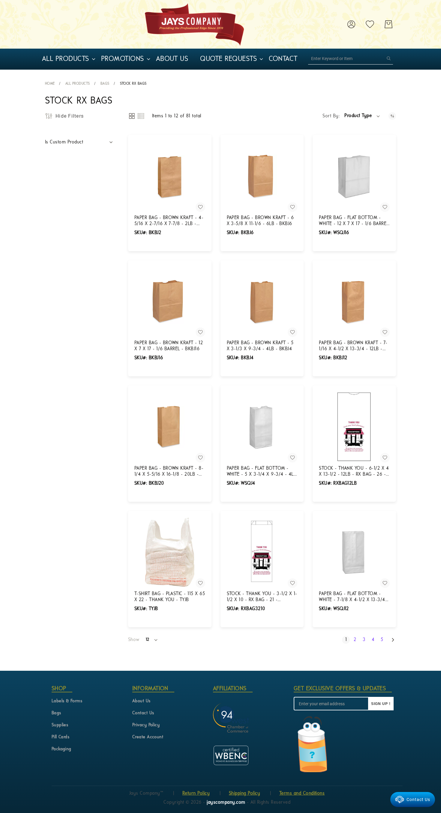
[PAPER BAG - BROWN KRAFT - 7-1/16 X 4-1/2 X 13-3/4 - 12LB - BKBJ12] (354, 301)
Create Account (148, 737)
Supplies (60, 725)
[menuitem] (65, 59)
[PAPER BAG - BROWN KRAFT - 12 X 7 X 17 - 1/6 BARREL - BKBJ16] (169, 301)
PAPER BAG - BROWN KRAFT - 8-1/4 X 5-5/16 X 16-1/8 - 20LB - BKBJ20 (168, 471)
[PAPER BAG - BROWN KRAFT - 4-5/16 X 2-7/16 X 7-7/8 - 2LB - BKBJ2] (169, 176)
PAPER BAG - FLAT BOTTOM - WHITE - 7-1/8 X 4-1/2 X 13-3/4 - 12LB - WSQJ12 (353, 597)
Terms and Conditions (302, 793)
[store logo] (194, 24)
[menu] (180, 59)
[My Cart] (388, 24)
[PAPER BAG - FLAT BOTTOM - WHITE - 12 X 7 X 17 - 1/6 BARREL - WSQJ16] (354, 176)
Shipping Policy (244, 793)
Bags (105, 84)
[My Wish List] (370, 24)
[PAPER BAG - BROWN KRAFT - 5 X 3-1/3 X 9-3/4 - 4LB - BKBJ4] (262, 301)
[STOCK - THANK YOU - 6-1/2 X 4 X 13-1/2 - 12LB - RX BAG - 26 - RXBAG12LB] (354, 427)
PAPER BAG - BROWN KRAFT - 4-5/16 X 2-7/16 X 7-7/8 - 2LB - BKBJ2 (168, 221)
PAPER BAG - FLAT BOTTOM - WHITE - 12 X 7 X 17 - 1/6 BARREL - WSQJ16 (353, 221)
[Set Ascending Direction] (392, 116)
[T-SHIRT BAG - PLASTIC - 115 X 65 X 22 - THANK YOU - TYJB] (169, 552)
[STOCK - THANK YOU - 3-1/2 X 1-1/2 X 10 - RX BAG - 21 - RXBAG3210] (262, 552)
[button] (362, 116)
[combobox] (350, 59)
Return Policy (196, 793)
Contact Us (143, 713)
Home (50, 84)
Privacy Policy (146, 725)
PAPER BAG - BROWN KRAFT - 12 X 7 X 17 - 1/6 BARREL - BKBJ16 (168, 346)
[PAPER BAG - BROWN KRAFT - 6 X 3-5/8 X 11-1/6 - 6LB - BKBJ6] (262, 176)
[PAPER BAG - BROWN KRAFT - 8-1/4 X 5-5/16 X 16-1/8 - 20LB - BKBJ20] (169, 427)
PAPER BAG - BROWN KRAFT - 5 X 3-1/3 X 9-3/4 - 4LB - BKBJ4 (260, 346)
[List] (141, 116)
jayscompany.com (227, 802)
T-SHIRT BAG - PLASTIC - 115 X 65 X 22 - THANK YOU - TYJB (169, 597)
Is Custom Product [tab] (64, 142)
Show (134, 639)
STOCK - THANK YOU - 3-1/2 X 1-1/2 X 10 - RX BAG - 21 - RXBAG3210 (262, 597)
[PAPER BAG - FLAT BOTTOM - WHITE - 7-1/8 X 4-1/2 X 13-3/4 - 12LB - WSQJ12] (354, 552)
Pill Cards (61, 737)
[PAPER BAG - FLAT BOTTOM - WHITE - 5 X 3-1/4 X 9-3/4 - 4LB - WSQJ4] (262, 427)
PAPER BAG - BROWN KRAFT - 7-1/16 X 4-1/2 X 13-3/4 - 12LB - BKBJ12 (353, 346)
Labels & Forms (67, 701)
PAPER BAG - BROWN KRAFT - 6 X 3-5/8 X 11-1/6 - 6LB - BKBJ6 (260, 220)
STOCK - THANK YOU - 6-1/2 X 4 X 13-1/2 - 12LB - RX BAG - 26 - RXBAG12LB (354, 471)
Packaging (61, 749)
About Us (141, 701)
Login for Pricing (151, 250)
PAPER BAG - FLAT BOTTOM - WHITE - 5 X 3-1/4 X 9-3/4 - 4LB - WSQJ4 (262, 471)
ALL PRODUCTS (77, 84)
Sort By (330, 116)
